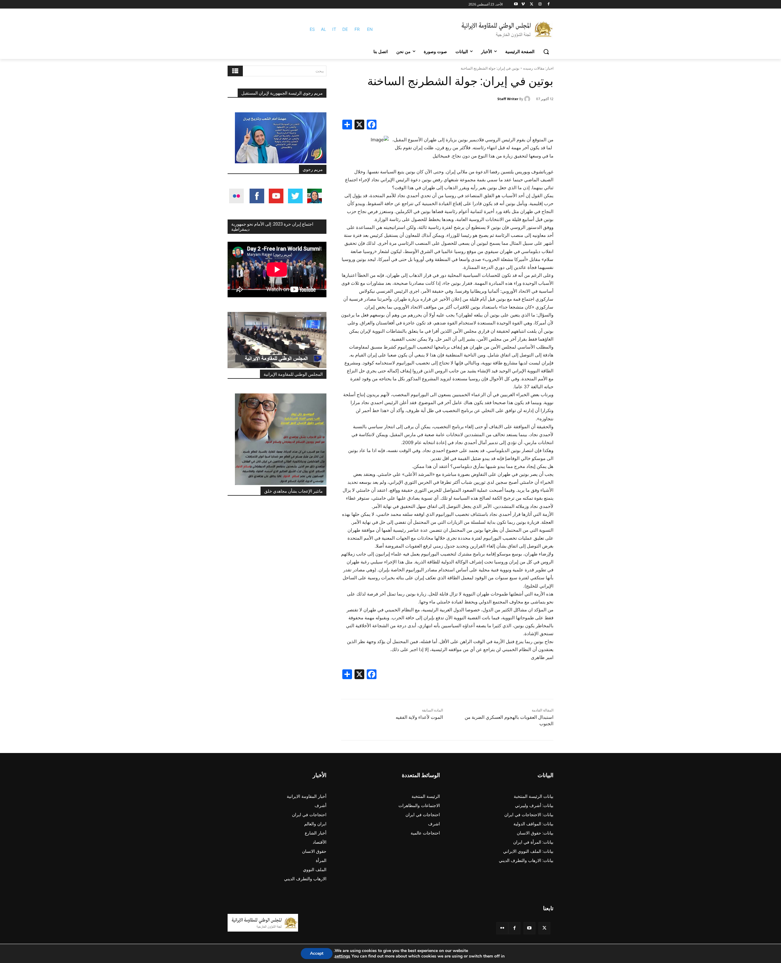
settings (342, 956)
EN (370, 29)
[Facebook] (548, 4)
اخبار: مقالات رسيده (538, 68)
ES (312, 29)
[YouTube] (529, 928)
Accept (316, 953)
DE (345, 29)
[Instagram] (539, 4)
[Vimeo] (523, 4)
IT (334, 29)
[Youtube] (516, 4)
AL (323, 29)
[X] (531, 4)
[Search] (235, 71)
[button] (546, 51)
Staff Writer (507, 98)
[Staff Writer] (528, 99)
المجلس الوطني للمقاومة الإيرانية (293, 374)
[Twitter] (544, 928)
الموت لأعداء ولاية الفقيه (419, 717)
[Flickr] (502, 928)
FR (357, 29)
